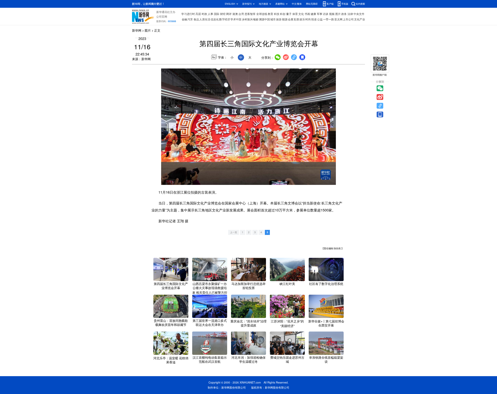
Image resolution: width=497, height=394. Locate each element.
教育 (270, 14)
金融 (184, 19)
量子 (289, 14)
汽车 (190, 19)
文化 (301, 14)
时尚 (308, 19)
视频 (332, 14)
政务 (344, 14)
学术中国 (235, 19)
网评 (229, 14)
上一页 (233, 232)
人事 (210, 14)
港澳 (235, 14)
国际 (216, 14)
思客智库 (250, 14)
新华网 (136, 30)
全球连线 (261, 14)
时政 (204, 14)
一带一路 (328, 19)
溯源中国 (264, 19)
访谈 (325, 14)
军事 (319, 14)
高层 (198, 14)
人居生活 (204, 19)
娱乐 (302, 19)
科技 (276, 14)
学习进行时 (188, 14)
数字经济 (224, 19)
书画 (307, 14)
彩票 (296, 19)
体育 (295, 14)
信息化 (215, 19)
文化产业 (359, 19)
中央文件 (359, 14)
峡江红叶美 (287, 283)
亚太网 (338, 19)
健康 (313, 14)
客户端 (330, 4)
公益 (320, 19)
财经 (223, 14)
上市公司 (348, 19)
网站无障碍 (312, 4)
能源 (285, 19)
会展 (290, 19)
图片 (338, 14)
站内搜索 (360, 4)
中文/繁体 (297, 4)
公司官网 (161, 16)
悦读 (314, 19)
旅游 (279, 19)
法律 (350, 14)
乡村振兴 (247, 19)
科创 (282, 14)
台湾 (241, 14)
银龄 (256, 19)
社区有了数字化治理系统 (326, 283)
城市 (273, 19)
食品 (196, 19)
